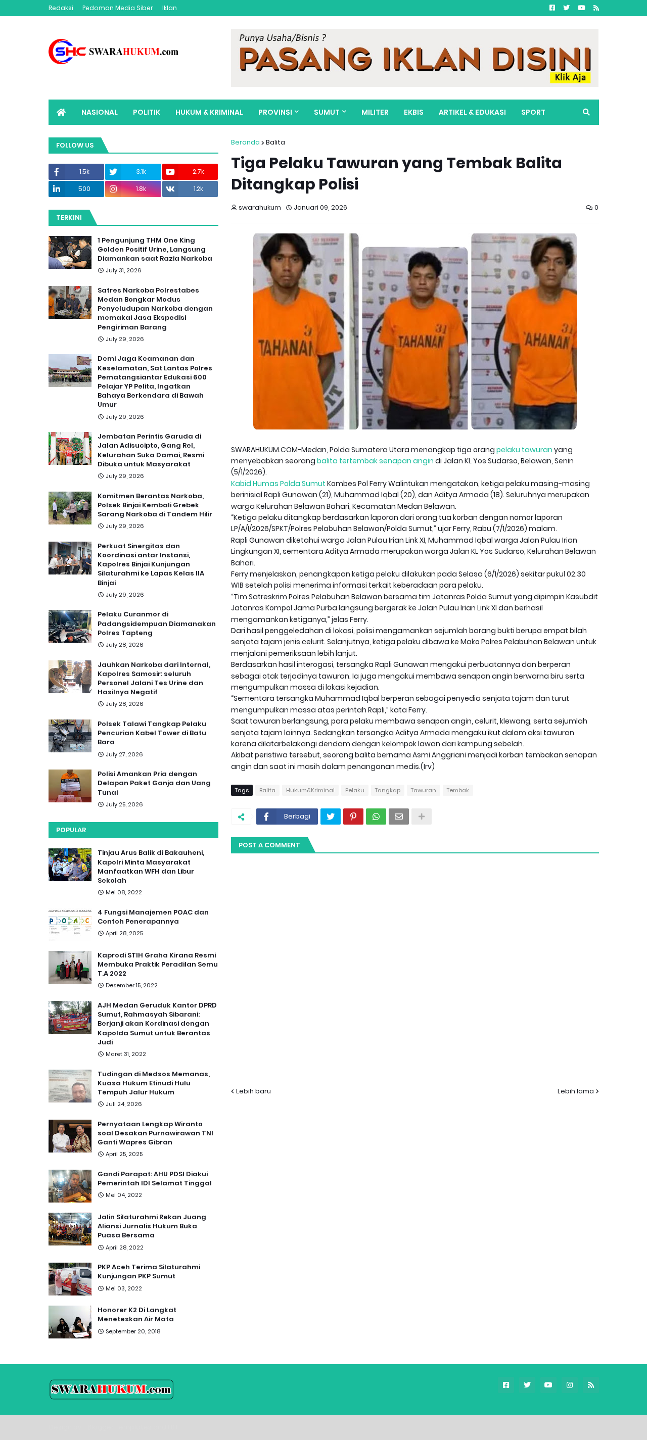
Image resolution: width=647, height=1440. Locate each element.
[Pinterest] (353, 816)
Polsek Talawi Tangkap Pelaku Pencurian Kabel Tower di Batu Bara (152, 733)
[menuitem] (61, 112)
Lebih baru (253, 1091)
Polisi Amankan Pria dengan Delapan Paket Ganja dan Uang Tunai (154, 783)
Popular (71, 830)
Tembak (458, 790)
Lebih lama (576, 1091)
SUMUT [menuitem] (327, 112)
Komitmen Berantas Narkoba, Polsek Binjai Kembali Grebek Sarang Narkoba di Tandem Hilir (155, 505)
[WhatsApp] (376, 816)
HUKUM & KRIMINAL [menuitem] (209, 112)
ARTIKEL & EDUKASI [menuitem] (472, 112)
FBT (173, 1427)
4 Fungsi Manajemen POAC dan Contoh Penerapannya (153, 917)
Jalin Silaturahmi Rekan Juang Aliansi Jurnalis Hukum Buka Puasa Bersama (152, 1226)
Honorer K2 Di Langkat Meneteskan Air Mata (137, 1315)
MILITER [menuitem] (375, 112)
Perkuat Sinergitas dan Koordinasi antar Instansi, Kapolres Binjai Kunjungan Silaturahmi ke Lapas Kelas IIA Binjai (151, 565)
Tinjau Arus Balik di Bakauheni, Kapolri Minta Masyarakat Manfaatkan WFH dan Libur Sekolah (151, 866)
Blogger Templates (119, 1427)
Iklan (169, 8)
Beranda (245, 142)
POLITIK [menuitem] (146, 112)
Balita (275, 142)
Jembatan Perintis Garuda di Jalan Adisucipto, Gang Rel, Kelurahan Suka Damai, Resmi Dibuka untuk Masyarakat (151, 450)
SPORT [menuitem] (533, 112)
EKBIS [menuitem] (414, 112)
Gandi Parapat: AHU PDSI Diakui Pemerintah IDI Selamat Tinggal (155, 1179)
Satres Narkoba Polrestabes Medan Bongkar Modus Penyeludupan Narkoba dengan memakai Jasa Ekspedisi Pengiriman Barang (155, 309)
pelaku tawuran (524, 450)
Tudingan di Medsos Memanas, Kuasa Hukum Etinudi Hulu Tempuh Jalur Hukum (154, 1083)
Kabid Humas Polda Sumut (278, 483)
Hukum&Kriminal (310, 790)
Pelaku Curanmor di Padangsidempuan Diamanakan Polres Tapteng (157, 623)
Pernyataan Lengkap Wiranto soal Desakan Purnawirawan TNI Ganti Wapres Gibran (155, 1133)
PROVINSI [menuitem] (275, 112)
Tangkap (387, 790)
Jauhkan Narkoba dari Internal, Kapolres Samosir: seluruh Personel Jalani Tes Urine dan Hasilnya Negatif (154, 678)
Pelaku (354, 790)
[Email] (399, 816)
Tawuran (423, 790)
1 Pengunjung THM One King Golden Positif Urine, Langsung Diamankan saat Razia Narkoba (155, 249)
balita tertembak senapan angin (375, 461)
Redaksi (61, 8)
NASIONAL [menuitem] (99, 112)
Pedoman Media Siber (117, 8)
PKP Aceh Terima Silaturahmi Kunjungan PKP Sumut (149, 1272)
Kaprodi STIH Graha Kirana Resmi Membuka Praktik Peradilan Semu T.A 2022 (158, 964)
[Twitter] (330, 816)
